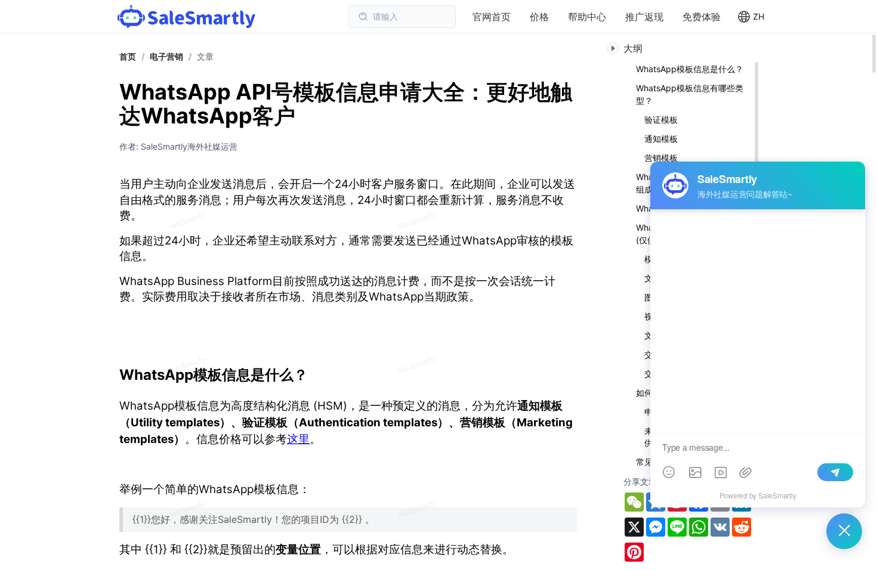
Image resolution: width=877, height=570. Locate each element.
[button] (750, 16)
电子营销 (166, 56)
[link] (166, 56)
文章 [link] (205, 56)
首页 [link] (127, 56)
